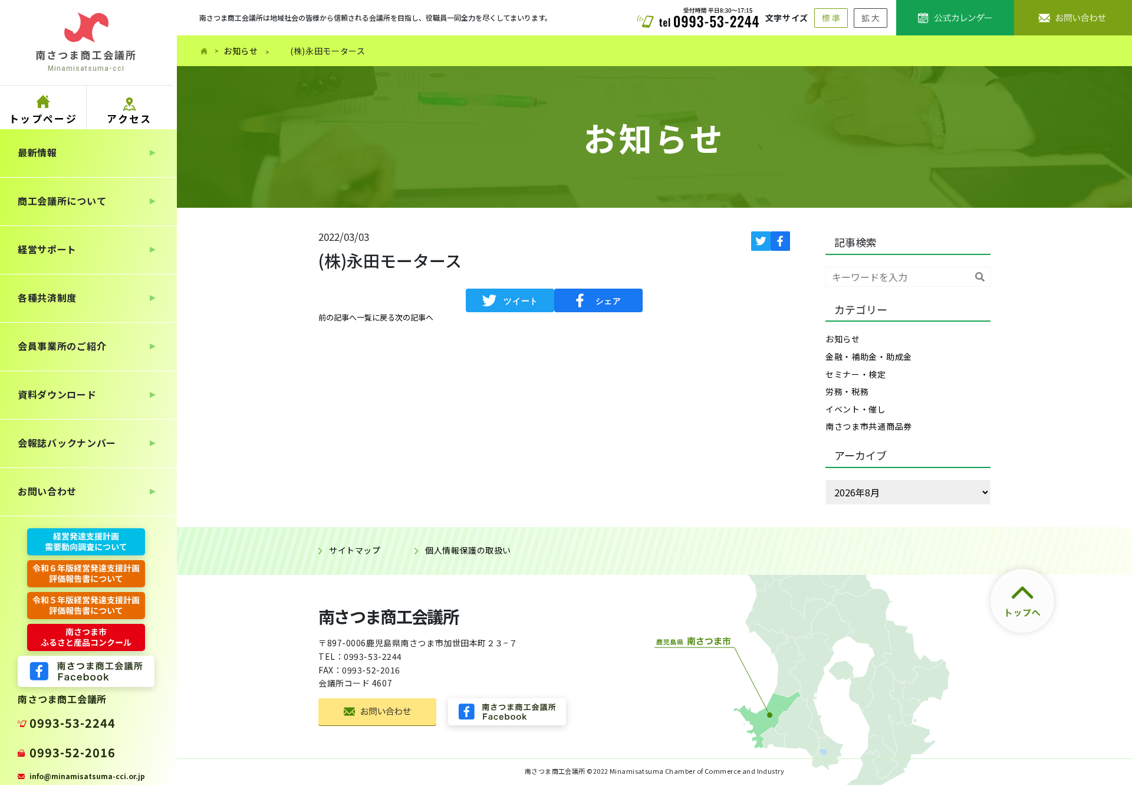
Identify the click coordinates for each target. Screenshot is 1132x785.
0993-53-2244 (72, 722)
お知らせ (240, 51)
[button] (337, 317)
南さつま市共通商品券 (868, 426)
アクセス (129, 118)
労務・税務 (847, 391)
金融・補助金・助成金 (868, 356)
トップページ (43, 118)
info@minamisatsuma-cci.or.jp (87, 776)
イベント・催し (855, 409)
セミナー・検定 (855, 374)
